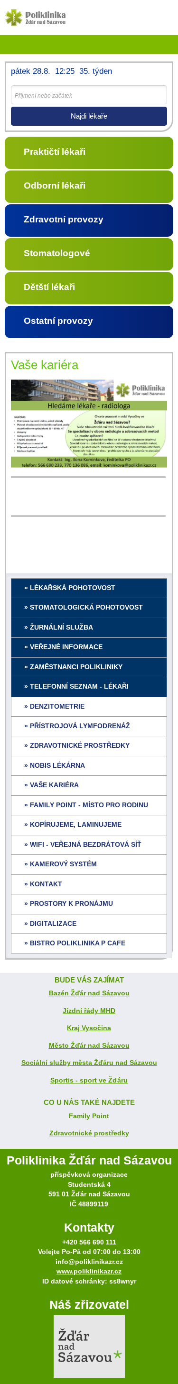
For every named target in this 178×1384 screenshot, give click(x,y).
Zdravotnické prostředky (89, 1133)
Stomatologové (57, 253)
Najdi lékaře (89, 116)
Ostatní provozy (58, 321)
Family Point (89, 1116)
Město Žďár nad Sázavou (89, 1045)
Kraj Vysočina (89, 1028)
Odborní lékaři (54, 186)
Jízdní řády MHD (89, 1010)
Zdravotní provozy (63, 219)
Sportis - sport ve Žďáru (89, 1080)
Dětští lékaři (49, 287)
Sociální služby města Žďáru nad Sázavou (89, 1062)
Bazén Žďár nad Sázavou (89, 993)
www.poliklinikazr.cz (89, 1271)
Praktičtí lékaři (54, 152)
